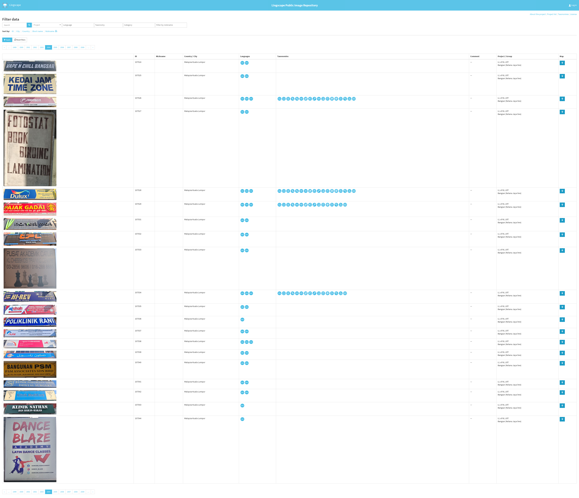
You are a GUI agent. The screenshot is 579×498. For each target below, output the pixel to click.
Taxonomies (563, 14)
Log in (574, 5)
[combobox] (47, 25)
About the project (538, 14)
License (573, 14)
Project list (552, 14)
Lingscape (15, 5)
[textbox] (79, 25)
